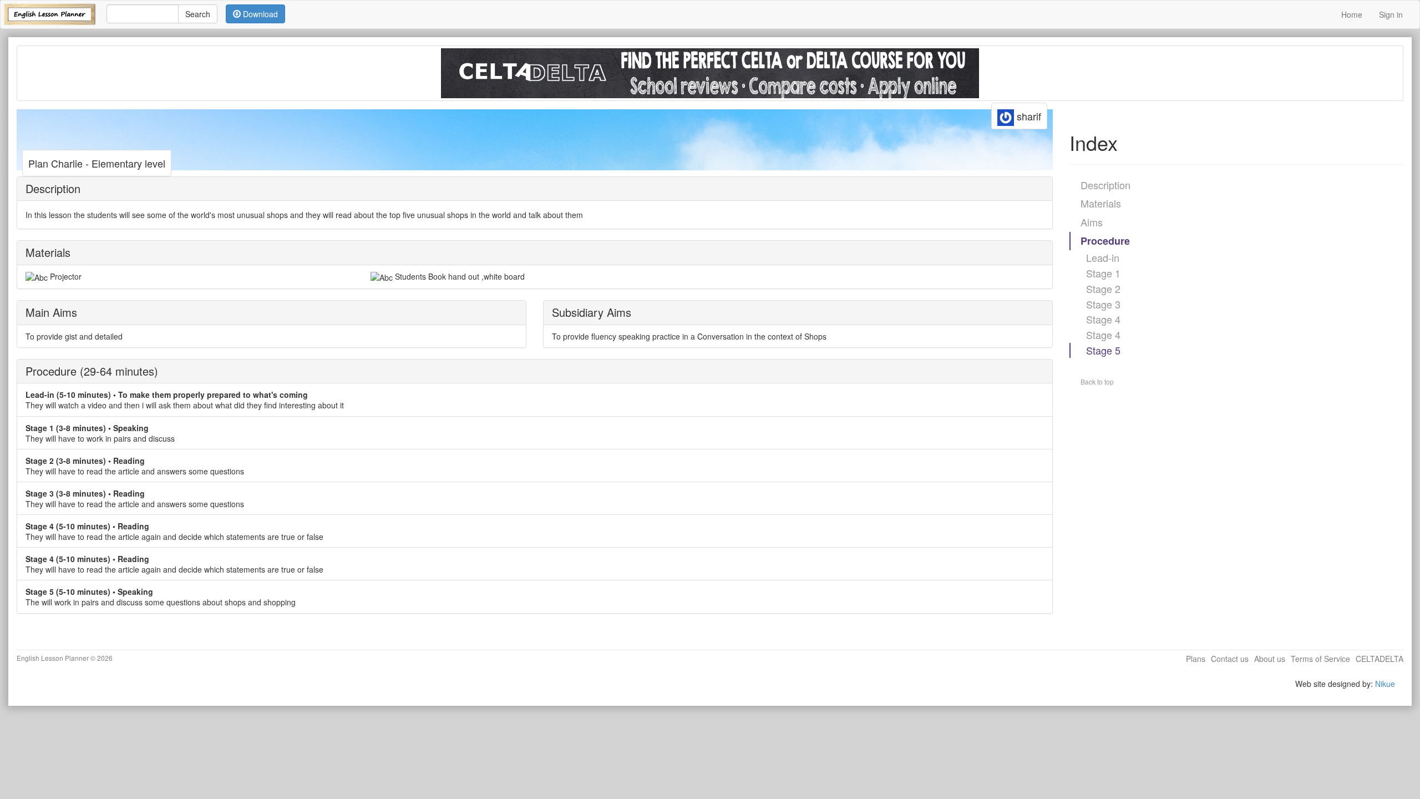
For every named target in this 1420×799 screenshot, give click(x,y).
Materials (1101, 203)
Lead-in (1102, 257)
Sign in (1391, 14)
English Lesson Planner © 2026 (65, 658)
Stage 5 (1103, 350)
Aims (1092, 222)
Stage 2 (1103, 288)
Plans (1195, 658)
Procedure (1105, 241)
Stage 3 (1103, 304)
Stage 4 (1103, 319)
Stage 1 (1103, 273)
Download (259, 13)
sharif (1027, 116)
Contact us (1230, 658)
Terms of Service (1320, 658)
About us (1269, 658)
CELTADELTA (1379, 658)
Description (1105, 185)
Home (1351, 14)
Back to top (1097, 381)
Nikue (1385, 683)
